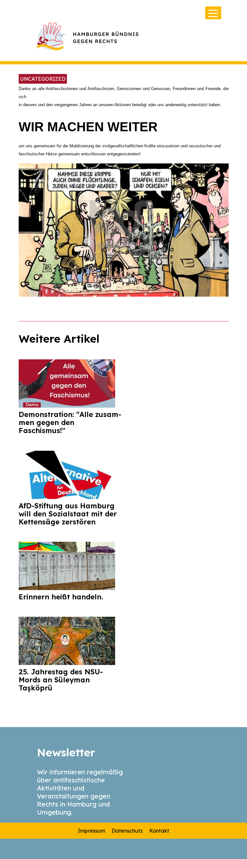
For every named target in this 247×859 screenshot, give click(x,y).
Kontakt (159, 830)
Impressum (91, 830)
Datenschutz (127, 830)
